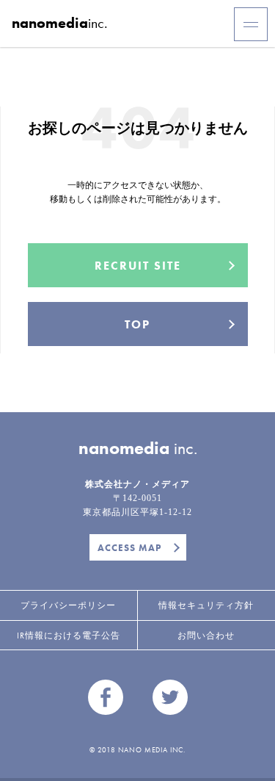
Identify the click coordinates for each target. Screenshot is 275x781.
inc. (60, 22)
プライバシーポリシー (68, 605)
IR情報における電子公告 (68, 635)
